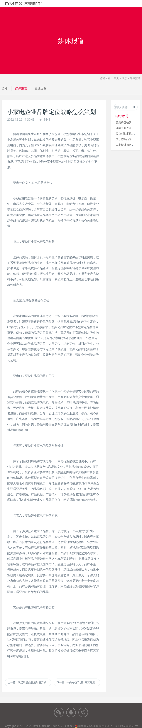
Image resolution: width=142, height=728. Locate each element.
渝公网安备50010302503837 (95, 726)
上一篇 (29, 682)
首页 (116, 78)
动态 (124, 78)
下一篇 (78, 682)
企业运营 (40, 88)
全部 (5, 88)
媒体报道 (135, 78)
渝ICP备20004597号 (126, 726)
